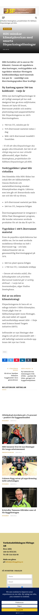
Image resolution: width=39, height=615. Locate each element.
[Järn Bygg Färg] (19, 11)
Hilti (4, 352)
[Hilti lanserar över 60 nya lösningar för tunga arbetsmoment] (19, 434)
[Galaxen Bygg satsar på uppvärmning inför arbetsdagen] (19, 466)
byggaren (7, 29)
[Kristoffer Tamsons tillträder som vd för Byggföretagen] (19, 497)
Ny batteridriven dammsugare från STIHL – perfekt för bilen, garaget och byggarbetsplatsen (28, 376)
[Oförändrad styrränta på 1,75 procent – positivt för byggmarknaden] (19, 402)
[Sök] (36, 18)
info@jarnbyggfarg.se (14, 562)
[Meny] (3, 18)
